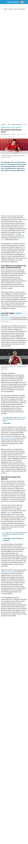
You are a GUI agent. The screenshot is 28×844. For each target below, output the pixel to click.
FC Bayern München (9, 438)
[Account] (25, 2)
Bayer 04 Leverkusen (17, 124)
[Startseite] (13, 2)
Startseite (3, 124)
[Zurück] (2, 9)
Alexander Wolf (6, 134)
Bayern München (8, 572)
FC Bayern (8, 512)
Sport (9, 124)
